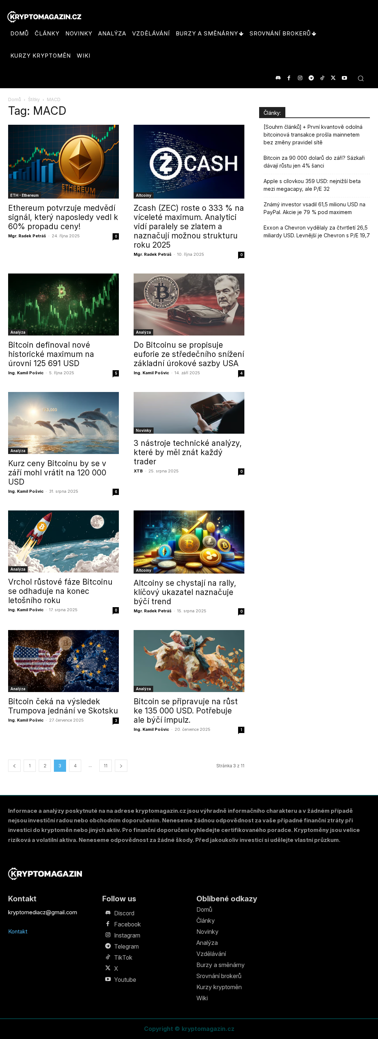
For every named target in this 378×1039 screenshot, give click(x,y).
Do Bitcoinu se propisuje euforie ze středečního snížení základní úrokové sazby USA (189, 354)
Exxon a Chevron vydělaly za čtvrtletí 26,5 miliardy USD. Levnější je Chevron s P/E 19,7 (317, 231)
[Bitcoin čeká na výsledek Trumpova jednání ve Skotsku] (63, 661)
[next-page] (121, 766)
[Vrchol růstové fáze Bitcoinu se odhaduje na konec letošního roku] (63, 541)
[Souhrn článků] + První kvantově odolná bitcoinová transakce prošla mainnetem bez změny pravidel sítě (313, 134)
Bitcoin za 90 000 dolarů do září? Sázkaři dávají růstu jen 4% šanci (314, 162)
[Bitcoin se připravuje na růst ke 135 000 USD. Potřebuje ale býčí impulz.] (189, 661)
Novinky (143, 430)
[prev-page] (14, 766)
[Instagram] (299, 78)
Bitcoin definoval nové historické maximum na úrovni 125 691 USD (51, 354)
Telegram (126, 946)
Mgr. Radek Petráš (27, 235)
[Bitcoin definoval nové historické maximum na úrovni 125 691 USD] (63, 304)
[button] (361, 78)
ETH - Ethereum (24, 195)
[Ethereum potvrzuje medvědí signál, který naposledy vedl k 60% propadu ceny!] (63, 162)
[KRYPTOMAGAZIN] (45, 874)
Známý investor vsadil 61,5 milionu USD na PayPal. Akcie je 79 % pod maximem (314, 208)
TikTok (123, 957)
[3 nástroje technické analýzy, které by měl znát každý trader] (189, 413)
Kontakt (17, 931)
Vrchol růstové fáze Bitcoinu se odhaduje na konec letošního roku (60, 591)
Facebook (127, 924)
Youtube (125, 980)
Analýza (17, 332)
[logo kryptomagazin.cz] (44, 17)
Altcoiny (143, 195)
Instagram (127, 935)
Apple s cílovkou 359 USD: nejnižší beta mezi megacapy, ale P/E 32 (312, 185)
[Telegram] (311, 78)
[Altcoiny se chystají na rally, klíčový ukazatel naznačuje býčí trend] (189, 542)
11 (105, 765)
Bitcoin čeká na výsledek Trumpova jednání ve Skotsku (63, 706)
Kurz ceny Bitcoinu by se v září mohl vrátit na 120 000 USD (57, 472)
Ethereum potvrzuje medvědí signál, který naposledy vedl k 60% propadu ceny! (63, 217)
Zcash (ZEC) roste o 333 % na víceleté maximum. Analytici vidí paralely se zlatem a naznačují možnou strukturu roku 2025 (189, 226)
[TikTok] (322, 78)
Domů (14, 99)
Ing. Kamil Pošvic (26, 372)
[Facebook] (288, 78)
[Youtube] (344, 78)
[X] (333, 78)
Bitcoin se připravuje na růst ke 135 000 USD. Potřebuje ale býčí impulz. (186, 711)
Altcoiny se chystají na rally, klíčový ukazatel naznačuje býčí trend (185, 592)
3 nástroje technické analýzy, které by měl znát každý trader (188, 452)
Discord (124, 913)
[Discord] (277, 78)
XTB (138, 471)
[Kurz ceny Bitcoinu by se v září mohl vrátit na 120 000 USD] (63, 423)
